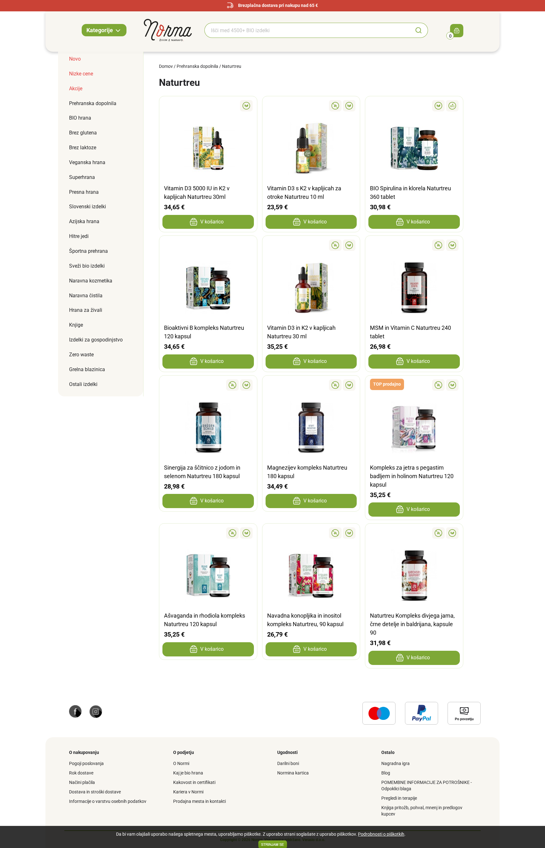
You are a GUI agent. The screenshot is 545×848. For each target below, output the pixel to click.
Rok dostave (81, 772)
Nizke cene (81, 74)
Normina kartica (293, 772)
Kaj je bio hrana (188, 772)
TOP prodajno (387, 384)
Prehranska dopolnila (92, 103)
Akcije (75, 89)
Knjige (76, 325)
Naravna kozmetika (90, 281)
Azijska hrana (84, 221)
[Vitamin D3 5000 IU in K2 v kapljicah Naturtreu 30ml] (208, 105)
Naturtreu (231, 66)
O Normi (181, 763)
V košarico (212, 222)
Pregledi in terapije (399, 798)
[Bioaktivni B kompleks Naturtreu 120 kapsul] (208, 245)
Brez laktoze (82, 148)
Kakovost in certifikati (194, 782)
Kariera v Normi (188, 791)
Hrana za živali (85, 310)
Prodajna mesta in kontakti (199, 801)
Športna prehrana (88, 251)
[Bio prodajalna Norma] (168, 29)
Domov (166, 66)
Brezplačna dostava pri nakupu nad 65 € (278, 5)
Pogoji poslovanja (86, 763)
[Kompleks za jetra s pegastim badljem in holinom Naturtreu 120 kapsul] (414, 385)
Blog (385, 772)
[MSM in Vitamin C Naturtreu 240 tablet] (414, 245)
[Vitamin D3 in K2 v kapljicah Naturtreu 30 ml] (311, 245)
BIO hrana (80, 118)
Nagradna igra (395, 763)
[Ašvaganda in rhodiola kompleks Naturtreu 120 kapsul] (208, 533)
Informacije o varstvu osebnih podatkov (107, 801)
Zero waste (81, 355)
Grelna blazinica (87, 369)
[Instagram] (96, 711)
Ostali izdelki (83, 384)
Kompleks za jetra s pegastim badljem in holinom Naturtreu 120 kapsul (412, 476)
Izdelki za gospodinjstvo (96, 340)
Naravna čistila (86, 296)
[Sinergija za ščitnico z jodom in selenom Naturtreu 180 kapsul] (208, 385)
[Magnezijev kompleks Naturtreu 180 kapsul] (311, 385)
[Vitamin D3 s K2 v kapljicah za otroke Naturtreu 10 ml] (311, 105)
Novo (75, 59)
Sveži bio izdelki (87, 266)
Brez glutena (83, 133)
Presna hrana (84, 192)
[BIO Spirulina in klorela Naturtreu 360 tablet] (414, 105)
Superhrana (82, 177)
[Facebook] (75, 711)
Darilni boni (288, 763)
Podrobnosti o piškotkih (381, 834)
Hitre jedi (79, 236)
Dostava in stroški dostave (95, 791)
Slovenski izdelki (87, 207)
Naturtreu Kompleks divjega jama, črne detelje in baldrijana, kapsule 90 (412, 624)
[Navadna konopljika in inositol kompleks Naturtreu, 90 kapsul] (311, 533)
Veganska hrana (87, 162)
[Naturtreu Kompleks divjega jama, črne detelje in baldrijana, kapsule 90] (414, 533)
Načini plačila (82, 782)
